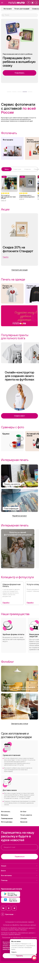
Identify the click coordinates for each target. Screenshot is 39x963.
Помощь (4, 880)
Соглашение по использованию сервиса (19, 922)
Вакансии (23, 822)
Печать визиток (26, 815)
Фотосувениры (6, 822)
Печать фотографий (21, 9)
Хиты (7, 169)
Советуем (17, 169)
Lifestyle (23, 818)
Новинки (27, 169)
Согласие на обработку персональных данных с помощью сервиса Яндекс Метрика (18, 929)
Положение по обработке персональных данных (19, 937)
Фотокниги (8, 9)
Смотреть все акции (19, 270)
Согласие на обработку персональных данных (19, 925)
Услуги (3, 866)
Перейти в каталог (19, 515)
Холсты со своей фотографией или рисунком (18, 533)
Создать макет (19, 416)
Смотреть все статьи (19, 723)
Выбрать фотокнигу (19, 69)
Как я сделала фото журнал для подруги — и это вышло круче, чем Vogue (19, 716)
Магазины (4, 815)
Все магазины (6, 875)
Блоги (3, 871)
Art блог (23, 811)
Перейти (5, 602)
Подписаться (19, 856)
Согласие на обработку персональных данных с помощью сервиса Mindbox (18, 933)
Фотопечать (5, 811)
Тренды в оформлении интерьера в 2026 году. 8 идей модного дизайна (19, 688)
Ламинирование (7, 818)
